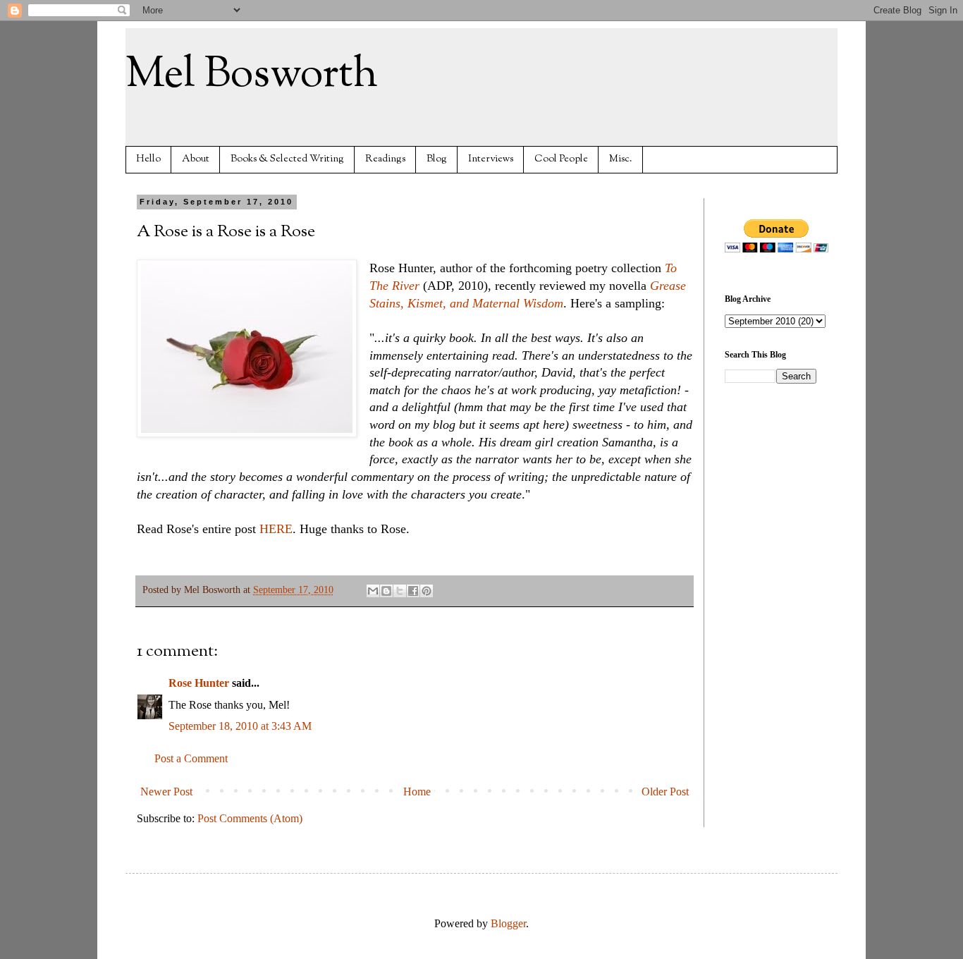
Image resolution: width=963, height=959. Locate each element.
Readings (385, 159)
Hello (148, 159)
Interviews (490, 159)
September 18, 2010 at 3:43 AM (240, 726)
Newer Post (166, 792)
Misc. (620, 159)
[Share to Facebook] (413, 591)
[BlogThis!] (386, 591)
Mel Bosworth (251, 74)
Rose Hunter (198, 683)
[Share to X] (400, 591)
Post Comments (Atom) (249, 818)
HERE (276, 529)
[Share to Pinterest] (426, 591)
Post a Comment (191, 758)
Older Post (665, 792)
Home (417, 792)
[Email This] (373, 591)
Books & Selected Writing (287, 159)
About (195, 159)
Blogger (508, 923)
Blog (437, 159)
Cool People (561, 159)
